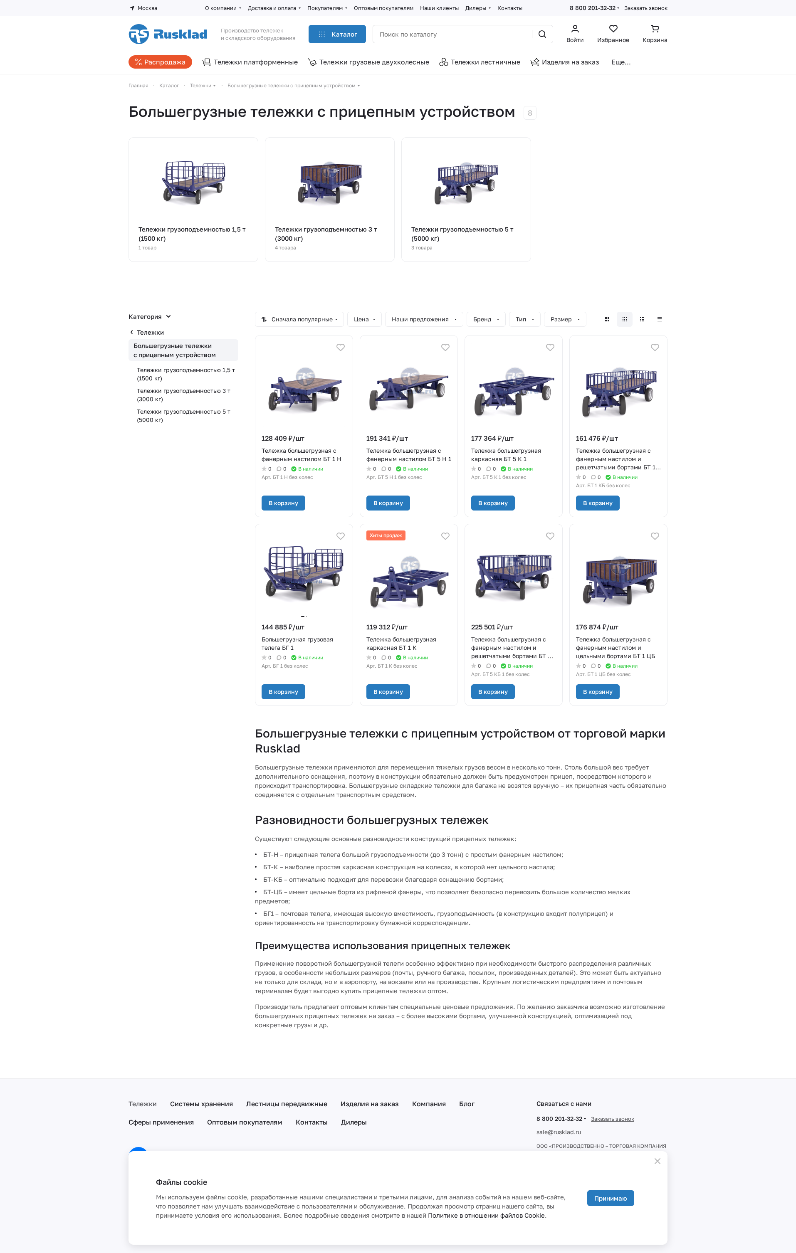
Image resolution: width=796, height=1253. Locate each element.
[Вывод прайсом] (659, 319)
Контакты (312, 1122)
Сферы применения (161, 1122)
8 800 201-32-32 (593, 7)
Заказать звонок (645, 8)
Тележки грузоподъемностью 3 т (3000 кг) (183, 394)
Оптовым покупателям (244, 1122)
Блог (467, 1104)
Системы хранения (201, 1104)
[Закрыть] (657, 1161)
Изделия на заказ (370, 1104)
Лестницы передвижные (286, 1104)
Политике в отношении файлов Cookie (486, 1215)
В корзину (283, 502)
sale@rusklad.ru (558, 1131)
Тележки (150, 332)
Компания (429, 1104)
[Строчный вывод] (642, 319)
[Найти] (542, 34)
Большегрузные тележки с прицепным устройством (174, 350)
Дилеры (354, 1122)
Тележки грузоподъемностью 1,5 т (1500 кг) (186, 374)
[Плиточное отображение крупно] (607, 319)
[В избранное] (340, 347)
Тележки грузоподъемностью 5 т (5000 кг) (183, 415)
